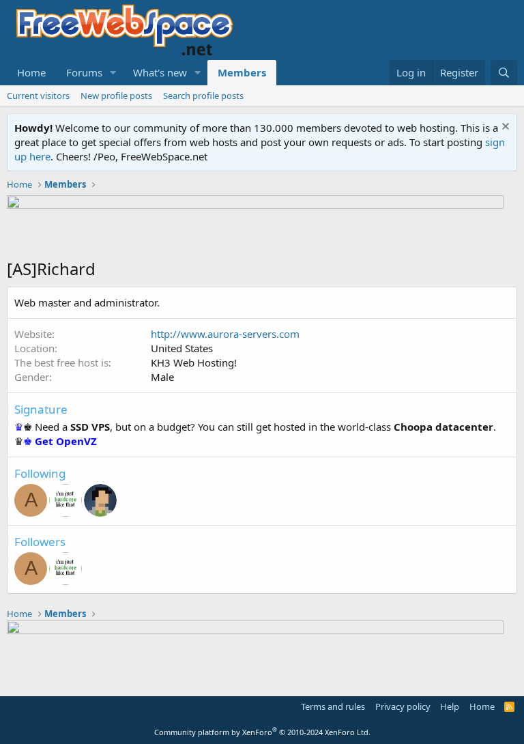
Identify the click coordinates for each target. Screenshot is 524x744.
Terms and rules (333, 706)
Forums (84, 72)
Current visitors (38, 95)
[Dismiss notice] (504, 128)
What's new (160, 72)
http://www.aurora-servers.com (225, 334)
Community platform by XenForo (262, 732)
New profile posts (116, 95)
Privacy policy (403, 706)
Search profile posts (203, 95)
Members (242, 72)
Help (449, 706)
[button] (113, 72)
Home (31, 72)
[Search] (504, 72)
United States (182, 348)
